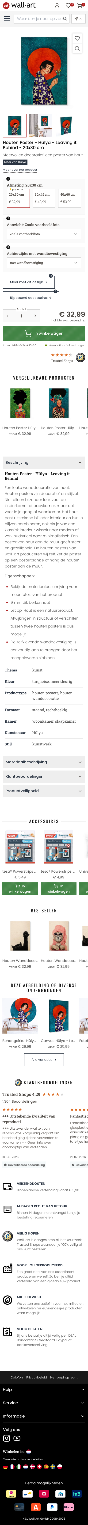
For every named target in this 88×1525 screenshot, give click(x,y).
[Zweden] (52, 1466)
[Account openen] (57, 5)
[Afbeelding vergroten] (77, 48)
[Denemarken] (32, 1466)
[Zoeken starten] (64, 18)
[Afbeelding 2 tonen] (40, 125)
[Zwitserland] (39, 1466)
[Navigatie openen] (7, 18)
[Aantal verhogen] (35, 316)
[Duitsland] (5, 1466)
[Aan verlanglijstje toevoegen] (77, 38)
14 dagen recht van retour (42, 1206)
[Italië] (18, 1466)
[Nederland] (25, 1466)
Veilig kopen (28, 1233)
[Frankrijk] (12, 1466)
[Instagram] (6, 1438)
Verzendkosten (31, 1183)
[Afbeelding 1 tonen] (15, 125)
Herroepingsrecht (63, 1377)
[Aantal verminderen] (7, 316)
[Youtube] (17, 1438)
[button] (44, 71)
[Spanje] (46, 1466)
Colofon (17, 1377)
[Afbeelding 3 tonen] (66, 125)
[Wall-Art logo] (19, 5)
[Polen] (59, 1466)
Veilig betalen (29, 1329)
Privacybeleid (36, 1377)
